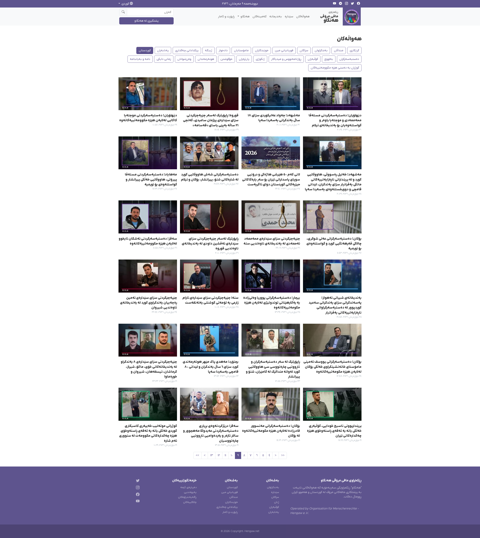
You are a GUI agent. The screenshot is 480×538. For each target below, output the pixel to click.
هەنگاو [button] (245, 16)
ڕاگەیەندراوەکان (187, 497)
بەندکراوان (321, 50)
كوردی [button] (125, 4)
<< (282, 455)
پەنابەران (163, 50)
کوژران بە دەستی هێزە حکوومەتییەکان (335, 68)
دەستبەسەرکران (349, 59)
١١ (225, 455)
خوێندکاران (261, 50)
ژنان (276, 502)
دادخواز (223, 50)
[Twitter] (137, 481)
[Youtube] (137, 502)
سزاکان (304, 50)
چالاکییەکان (189, 502)
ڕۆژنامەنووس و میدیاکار (286, 59)
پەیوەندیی (190, 492)
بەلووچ (328, 59)
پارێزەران (244, 59)
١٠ (232, 455)
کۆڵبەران (274, 507)
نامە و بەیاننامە (140, 59)
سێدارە (289, 16)
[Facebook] (137, 495)
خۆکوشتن (226, 59)
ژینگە (208, 50)
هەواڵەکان (303, 16)
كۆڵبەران (313, 59)
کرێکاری (354, 50)
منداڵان (338, 50)
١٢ (219, 455)
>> (197, 455)
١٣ (211, 455)
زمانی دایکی (164, 59)
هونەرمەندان (206, 59)
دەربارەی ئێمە (188, 487)
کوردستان (145, 50)
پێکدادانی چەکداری (187, 50)
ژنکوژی (260, 59)
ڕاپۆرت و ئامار (226, 16)
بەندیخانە (275, 16)
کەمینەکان (259, 16)
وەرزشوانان (184, 59)
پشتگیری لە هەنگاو (146, 21)
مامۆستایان (241, 50)
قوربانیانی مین (284, 50)
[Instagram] (137, 488)
